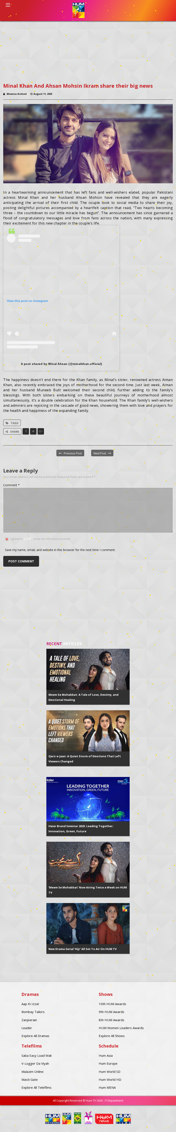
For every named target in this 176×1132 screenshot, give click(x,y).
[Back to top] (162, 1122)
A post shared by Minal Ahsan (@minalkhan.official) (61, 364)
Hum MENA (107, 1087)
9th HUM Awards (111, 1012)
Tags (14, 423)
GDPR (27, 539)
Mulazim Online (32, 1071)
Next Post (100, 453)
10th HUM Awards (112, 1004)
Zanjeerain (29, 1020)
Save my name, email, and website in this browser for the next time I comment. (60, 550)
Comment (11, 485)
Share (14, 432)
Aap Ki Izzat (30, 1004)
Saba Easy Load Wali (36, 1055)
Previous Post (73, 453)
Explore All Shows (112, 1036)
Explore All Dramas (35, 1036)
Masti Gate (29, 1079)
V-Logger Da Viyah (35, 1063)
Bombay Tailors (33, 1012)
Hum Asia (106, 1055)
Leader (26, 1028)
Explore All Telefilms (36, 1087)
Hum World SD (109, 1071)
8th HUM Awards (111, 1020)
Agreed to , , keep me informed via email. (40, 539)
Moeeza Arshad (17, 94)
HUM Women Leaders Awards (121, 1028)
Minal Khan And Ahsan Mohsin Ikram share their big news (78, 85)
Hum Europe (108, 1063)
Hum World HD (110, 1079)
